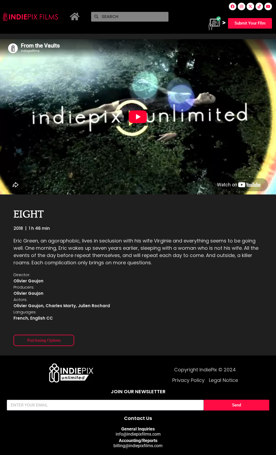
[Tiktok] (259, 6)
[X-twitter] (250, 6)
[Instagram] (241, 6)
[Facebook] (232, 6)
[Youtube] (268, 6)
